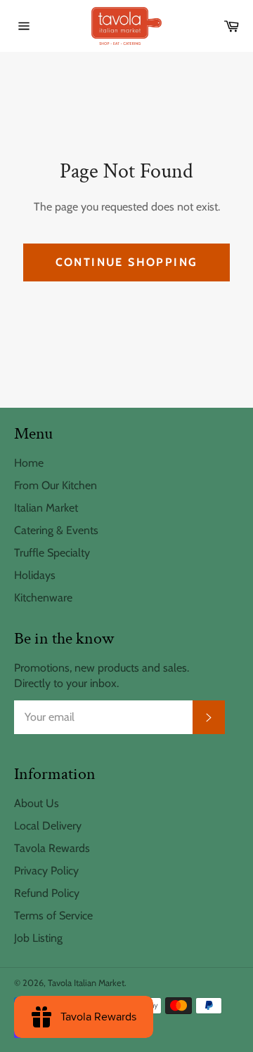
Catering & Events (56, 530)
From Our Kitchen (55, 485)
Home (29, 463)
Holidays (35, 575)
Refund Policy (46, 893)
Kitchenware (43, 597)
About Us (36, 803)
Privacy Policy (46, 870)
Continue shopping (127, 262)
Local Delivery (48, 825)
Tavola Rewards (52, 848)
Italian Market (46, 507)
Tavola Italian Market (86, 983)
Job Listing (38, 938)
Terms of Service (53, 915)
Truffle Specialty (52, 552)
